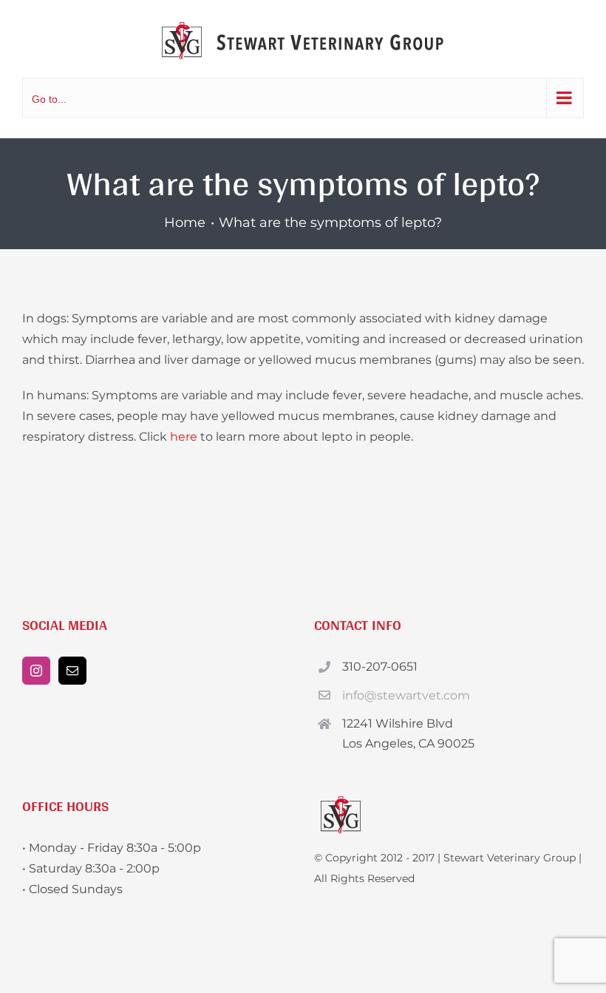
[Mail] (72, 671)
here (183, 437)
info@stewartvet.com (406, 695)
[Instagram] (36, 671)
